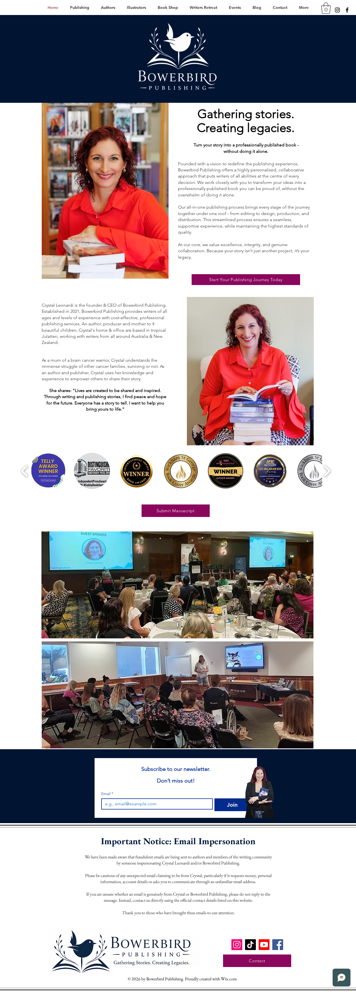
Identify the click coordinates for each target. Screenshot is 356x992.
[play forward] (327, 471)
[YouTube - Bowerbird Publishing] (264, 944)
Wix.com (229, 979)
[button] (326, 8)
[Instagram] (337, 10)
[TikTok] (250, 944)
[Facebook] (347, 10)
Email (107, 793)
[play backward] (24, 471)
